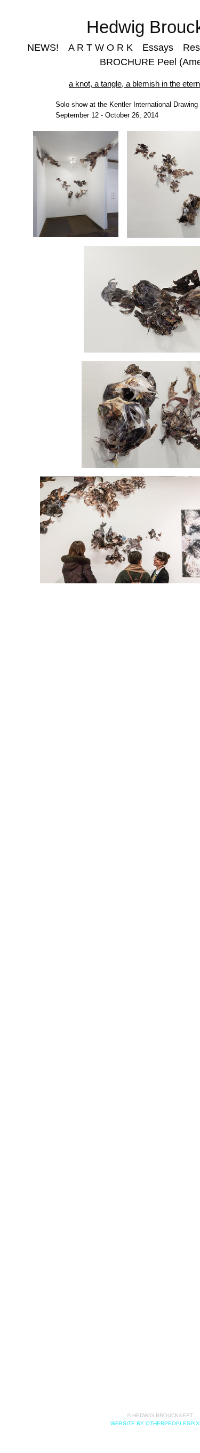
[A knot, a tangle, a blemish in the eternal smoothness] (75, 184)
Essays (152, 47)
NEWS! (56, 47)
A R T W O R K (105, 47)
